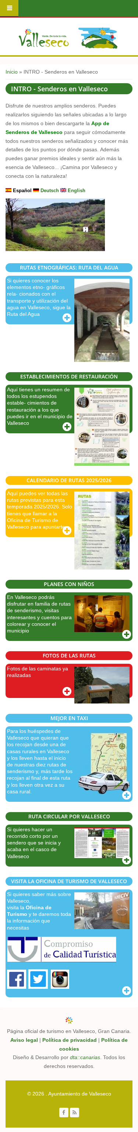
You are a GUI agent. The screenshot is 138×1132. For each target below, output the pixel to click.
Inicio (12, 72)
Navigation (9, 8)
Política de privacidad (69, 1040)
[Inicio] (68, 38)
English (75, 190)
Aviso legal (24, 1040)
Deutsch (49, 190)
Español (21, 190)
